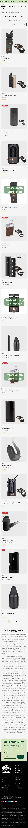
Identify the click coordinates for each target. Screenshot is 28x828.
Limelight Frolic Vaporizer (8, 95)
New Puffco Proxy (6, 465)
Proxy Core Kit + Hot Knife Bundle (10, 355)
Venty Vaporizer (5, 58)
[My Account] (18, 6)
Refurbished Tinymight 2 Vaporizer (11, 391)
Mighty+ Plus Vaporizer (7, 170)
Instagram (19, 772)
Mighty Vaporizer (13, 673)
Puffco (2, 353)
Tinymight (3, 243)
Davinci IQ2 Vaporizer (7, 133)
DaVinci (3, 131)
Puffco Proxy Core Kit (7, 613)
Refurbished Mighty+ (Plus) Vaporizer (11, 318)
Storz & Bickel (4, 56)
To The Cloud (10, 6)
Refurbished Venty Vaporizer (9, 207)
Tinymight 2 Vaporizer (7, 245)
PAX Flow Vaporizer (6, 282)
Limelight (3, 93)
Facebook (19, 768)
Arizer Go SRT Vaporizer (8, 577)
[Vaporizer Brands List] (26, 6)
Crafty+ (16, 666)
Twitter (18, 770)
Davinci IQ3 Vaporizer (7, 428)
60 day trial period (19, 730)
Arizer (2, 575)
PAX (2, 280)
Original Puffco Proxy (7, 540)
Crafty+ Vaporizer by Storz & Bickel (11, 503)
